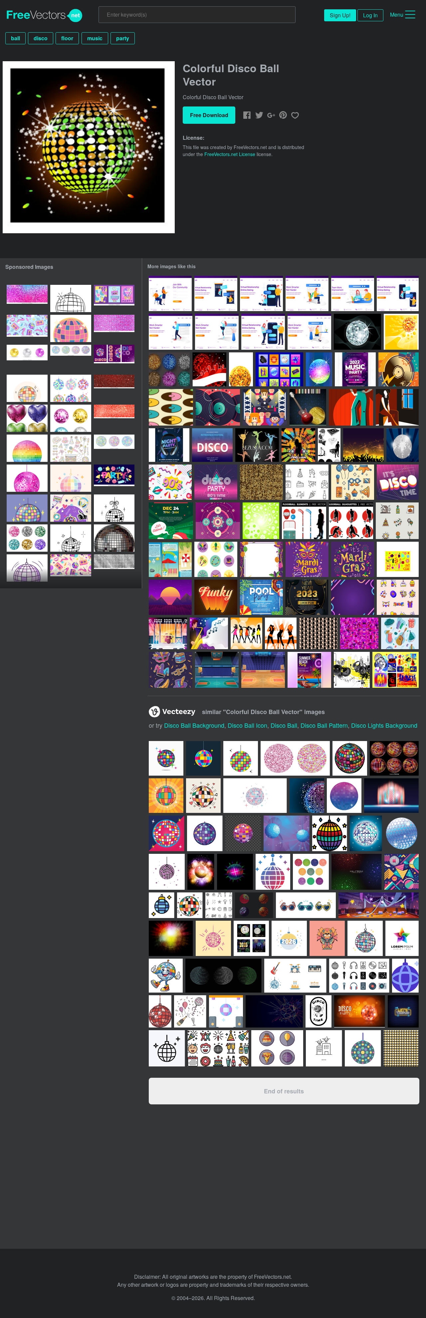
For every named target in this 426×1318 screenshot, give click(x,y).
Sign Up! (340, 15)
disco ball (284, 725)
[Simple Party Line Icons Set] (307, 482)
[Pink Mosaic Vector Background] (359, 633)
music (95, 38)
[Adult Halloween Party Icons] (397, 520)
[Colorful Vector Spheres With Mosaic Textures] (169, 369)
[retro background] (170, 597)
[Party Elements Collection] (352, 482)
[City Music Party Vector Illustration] (298, 445)
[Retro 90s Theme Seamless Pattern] (170, 482)
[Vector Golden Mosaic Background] (261, 482)
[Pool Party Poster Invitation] (261, 597)
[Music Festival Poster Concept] (169, 445)
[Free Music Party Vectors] (395, 670)
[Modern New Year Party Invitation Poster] (307, 597)
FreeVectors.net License (229, 154)
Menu (396, 14)
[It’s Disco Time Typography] (398, 482)
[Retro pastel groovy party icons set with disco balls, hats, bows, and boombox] (70, 448)
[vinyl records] (398, 369)
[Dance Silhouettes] (257, 445)
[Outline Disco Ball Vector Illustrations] (70, 298)
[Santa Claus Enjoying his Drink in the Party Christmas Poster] (171, 520)
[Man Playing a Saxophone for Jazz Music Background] (209, 633)
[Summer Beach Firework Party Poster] (309, 670)
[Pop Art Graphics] (398, 559)
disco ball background (194, 725)
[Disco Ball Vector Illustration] (357, 332)
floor (67, 38)
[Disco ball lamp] (402, 833)
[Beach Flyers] (170, 559)
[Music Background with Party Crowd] (363, 445)
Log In (370, 15)
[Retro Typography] (215, 597)
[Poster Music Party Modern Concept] (355, 369)
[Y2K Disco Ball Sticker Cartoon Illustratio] (70, 328)
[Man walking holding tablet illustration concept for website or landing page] (170, 332)
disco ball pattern (324, 725)
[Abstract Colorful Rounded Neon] (352, 597)
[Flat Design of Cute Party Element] (398, 597)
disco (41, 38)
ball (15, 38)
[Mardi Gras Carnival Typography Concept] (307, 559)
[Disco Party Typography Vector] (215, 482)
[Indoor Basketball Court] (217, 670)
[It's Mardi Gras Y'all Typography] (352, 559)
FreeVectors (45, 16)
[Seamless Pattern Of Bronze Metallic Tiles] (318, 633)
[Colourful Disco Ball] (319, 369)
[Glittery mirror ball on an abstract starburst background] (200, 872)
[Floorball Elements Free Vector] (304, 520)
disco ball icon (247, 725)
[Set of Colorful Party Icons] (400, 633)
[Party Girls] (246, 633)
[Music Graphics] (279, 369)
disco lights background (384, 725)
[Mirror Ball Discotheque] (402, 445)
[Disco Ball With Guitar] (308, 407)
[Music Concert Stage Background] (168, 633)
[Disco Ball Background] (209, 369)
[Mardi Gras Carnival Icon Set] (215, 559)
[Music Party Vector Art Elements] (352, 670)
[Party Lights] (401, 332)
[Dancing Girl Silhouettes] (281, 633)
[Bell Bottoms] (351, 407)
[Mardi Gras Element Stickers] (170, 670)
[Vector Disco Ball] (241, 369)
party (122, 38)
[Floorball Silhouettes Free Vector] (351, 520)
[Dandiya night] (218, 520)
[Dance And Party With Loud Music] (265, 407)
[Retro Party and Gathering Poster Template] (212, 445)
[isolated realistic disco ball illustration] (114, 538)
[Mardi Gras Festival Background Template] (261, 559)
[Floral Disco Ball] (261, 520)
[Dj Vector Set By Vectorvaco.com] (329, 445)
